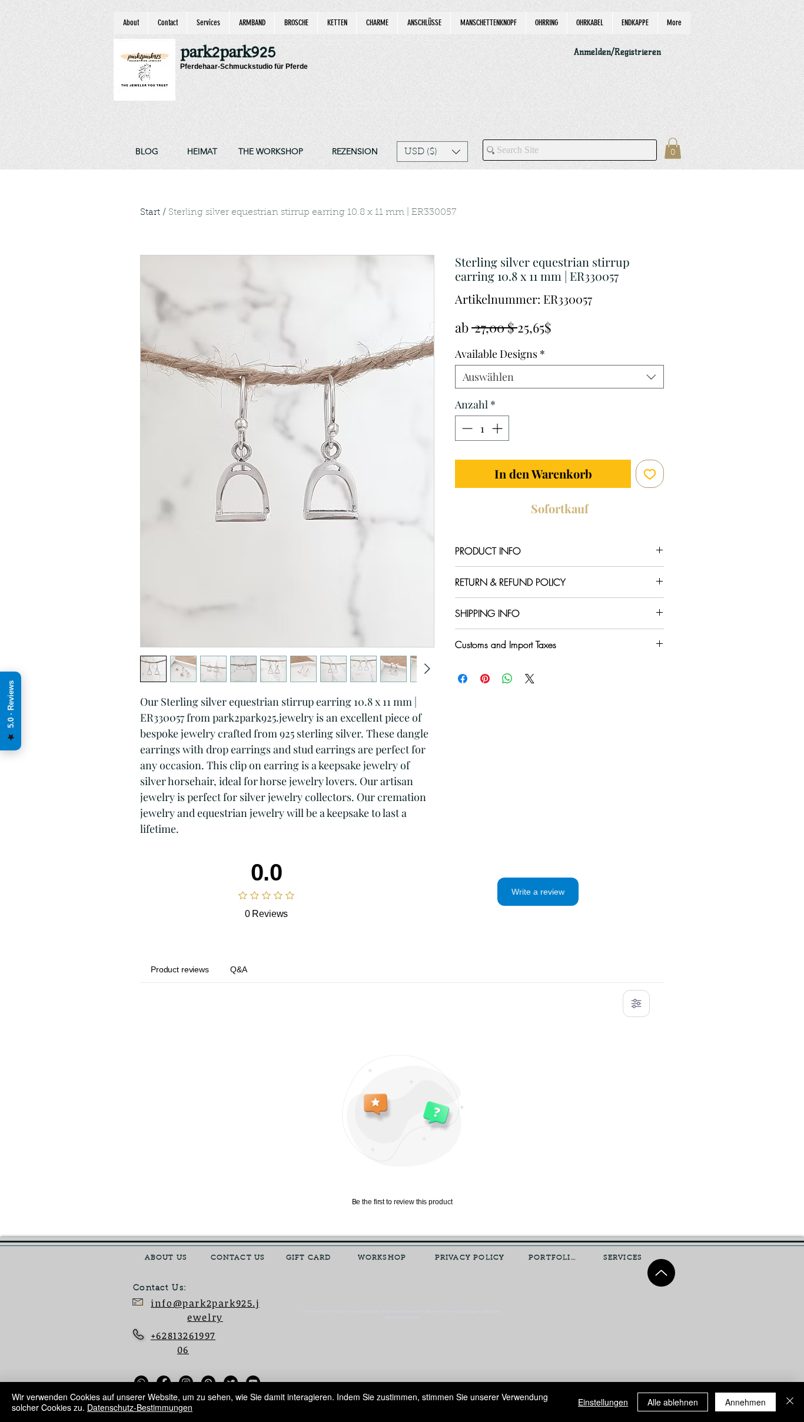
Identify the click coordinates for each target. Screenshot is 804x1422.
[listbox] (432, 151)
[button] (432, 151)
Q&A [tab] (238, 969)
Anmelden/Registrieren (617, 52)
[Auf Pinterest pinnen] (485, 679)
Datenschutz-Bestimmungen (139, 1407)
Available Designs (500, 353)
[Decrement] (466, 428)
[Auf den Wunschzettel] (650, 474)
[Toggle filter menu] (636, 1003)
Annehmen (745, 1402)
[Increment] (498, 428)
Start (150, 212)
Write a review (537, 891)
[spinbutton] (482, 428)
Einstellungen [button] (603, 1402)
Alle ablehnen (672, 1402)
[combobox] (559, 376)
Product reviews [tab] (180, 969)
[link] (673, 148)
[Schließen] (790, 1402)
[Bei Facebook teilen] (463, 679)
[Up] (661, 1273)
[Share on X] (530, 679)
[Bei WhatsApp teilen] (507, 679)
